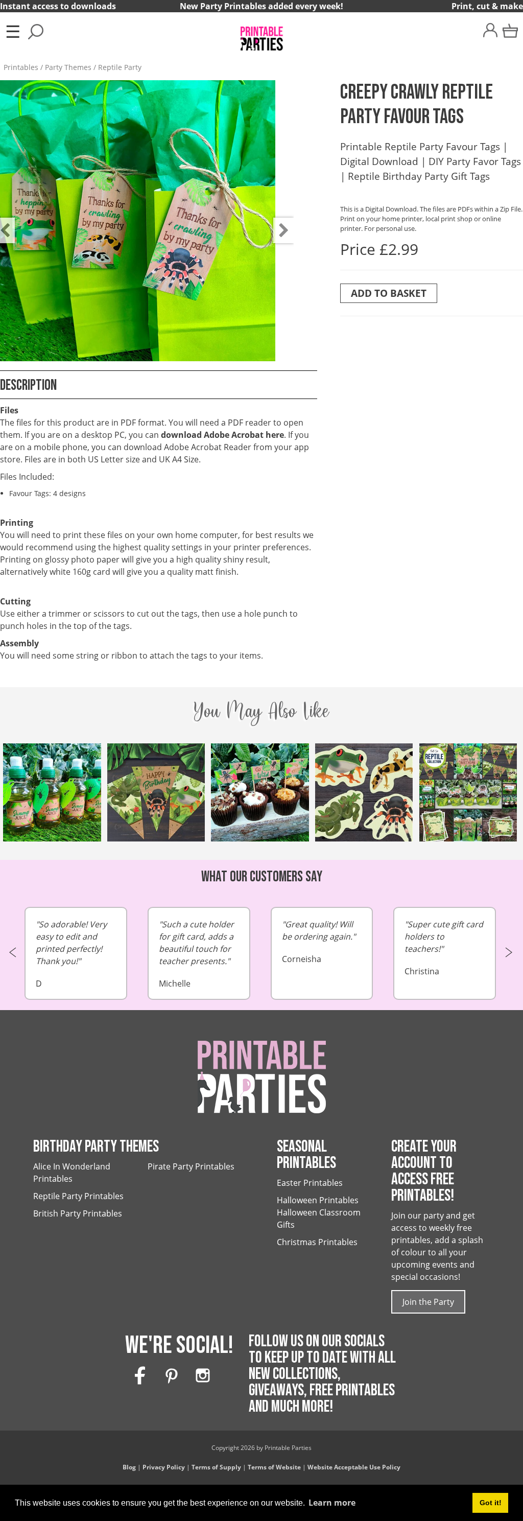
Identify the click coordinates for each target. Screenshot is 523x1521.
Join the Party (428, 1301)
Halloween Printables (318, 1200)
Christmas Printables (317, 1242)
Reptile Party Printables (78, 1196)
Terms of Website (274, 1467)
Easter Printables (310, 1182)
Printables (21, 67)
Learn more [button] (331, 1502)
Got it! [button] (491, 1503)
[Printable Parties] (261, 34)
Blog (129, 1467)
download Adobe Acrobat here (222, 434)
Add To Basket (388, 293)
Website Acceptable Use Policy (353, 1467)
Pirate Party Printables (191, 1166)
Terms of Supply (216, 1467)
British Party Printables (77, 1213)
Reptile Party (119, 67)
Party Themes (68, 67)
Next (278, 223)
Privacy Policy (163, 1467)
